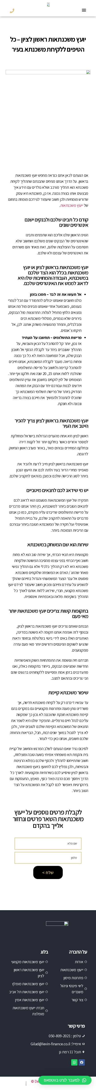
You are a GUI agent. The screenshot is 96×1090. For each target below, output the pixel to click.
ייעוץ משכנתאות (71, 205)
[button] (84, 10)
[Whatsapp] (74, 1062)
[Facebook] (82, 1062)
